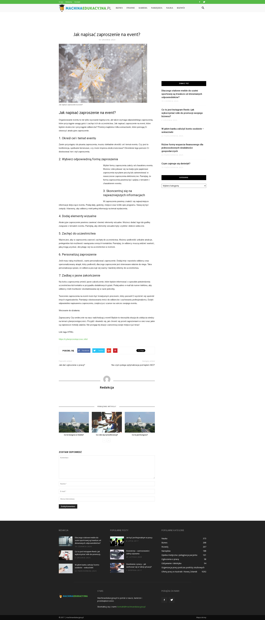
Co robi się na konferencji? (107, 435)
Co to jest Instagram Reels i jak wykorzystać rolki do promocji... (88, 553)
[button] (203, 8)
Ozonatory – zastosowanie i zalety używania (138, 552)
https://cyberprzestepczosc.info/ (73, 339)
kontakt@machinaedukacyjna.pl (131, 606)
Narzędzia (156, 8)
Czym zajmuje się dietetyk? (175, 163)
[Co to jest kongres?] (140, 422)
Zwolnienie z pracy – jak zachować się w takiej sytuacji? (139, 566)
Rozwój (181, 8)
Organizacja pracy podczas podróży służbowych (182, 567)
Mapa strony (201, 617)
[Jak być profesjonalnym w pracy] (117, 541)
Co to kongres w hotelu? (74, 435)
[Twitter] (204, 2)
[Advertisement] (132, 21)
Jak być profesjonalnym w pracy (139, 537)
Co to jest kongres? (140, 435)
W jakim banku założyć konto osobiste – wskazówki (87, 566)
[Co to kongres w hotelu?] (74, 422)
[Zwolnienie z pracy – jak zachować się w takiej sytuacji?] (117, 568)
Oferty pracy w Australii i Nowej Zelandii (179, 571)
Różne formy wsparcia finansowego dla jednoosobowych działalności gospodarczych (182, 147)
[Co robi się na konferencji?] (107, 422)
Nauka (169, 8)
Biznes (119, 8)
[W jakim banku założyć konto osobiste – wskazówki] (66, 568)
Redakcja (107, 387)
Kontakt (77, 2)
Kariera (143, 8)
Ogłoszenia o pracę (170, 559)
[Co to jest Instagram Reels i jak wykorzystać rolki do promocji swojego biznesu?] (66, 555)
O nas (61, 2)
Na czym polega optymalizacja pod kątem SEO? (133, 365)
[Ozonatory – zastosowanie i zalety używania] (117, 554)
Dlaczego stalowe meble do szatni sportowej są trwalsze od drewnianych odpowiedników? (181, 94)
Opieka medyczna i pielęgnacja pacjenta (179, 555)
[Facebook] (200, 2)
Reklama (69, 2)
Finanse (131, 8)
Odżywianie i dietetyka (171, 563)
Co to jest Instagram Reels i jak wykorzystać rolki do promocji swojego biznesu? (182, 113)
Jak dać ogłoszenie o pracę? (72, 365)
